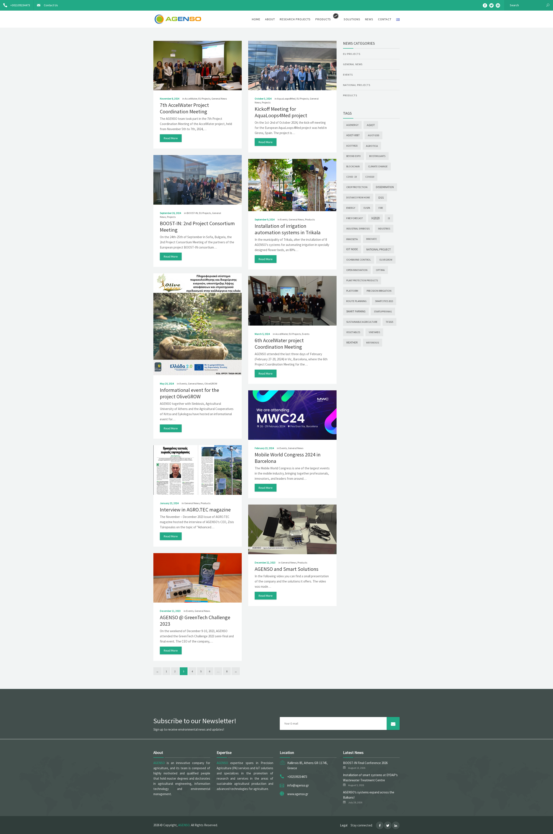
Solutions (352, 19)
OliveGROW (210, 383)
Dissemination (385, 187)
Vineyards (374, 332)
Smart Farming (355, 311)
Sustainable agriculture (361, 321)
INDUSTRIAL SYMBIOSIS (358, 228)
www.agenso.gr (297, 794)
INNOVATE (371, 239)
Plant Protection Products (362, 280)
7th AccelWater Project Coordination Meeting (184, 108)
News (369, 19)
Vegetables (353, 332)
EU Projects (204, 98)
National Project (378, 249)
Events (284, 219)
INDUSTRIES (384, 228)
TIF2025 (389, 321)
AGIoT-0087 (352, 135)
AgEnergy (352, 125)
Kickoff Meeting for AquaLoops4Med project (281, 112)
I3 (389, 218)
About (270, 19)
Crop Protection (356, 187)
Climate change (378, 166)
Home (256, 19)
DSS (381, 197)
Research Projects (295, 19)
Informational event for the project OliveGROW (189, 393)
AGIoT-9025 (352, 145)
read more (171, 138)
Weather (352, 342)
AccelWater (191, 98)
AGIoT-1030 (373, 135)
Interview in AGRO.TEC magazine (195, 509)
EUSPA (367, 207)
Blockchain (353, 166)
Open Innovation (356, 270)
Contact (384, 19)
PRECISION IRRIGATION (379, 290)
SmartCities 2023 (384, 301)
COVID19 (369, 176)
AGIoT (371, 125)
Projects (266, 102)
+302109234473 (20, 5)
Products (310, 219)
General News (219, 98)
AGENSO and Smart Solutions (286, 569)
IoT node (352, 249)
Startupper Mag (383, 311)
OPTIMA (380, 270)
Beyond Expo (353, 156)
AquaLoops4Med (286, 98)
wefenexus (372, 342)
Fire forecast (354, 218)
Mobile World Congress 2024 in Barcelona (288, 457)
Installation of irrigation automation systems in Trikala (288, 229)
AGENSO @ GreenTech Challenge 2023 (195, 620)
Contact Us (51, 5)
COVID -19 (351, 176)
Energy (350, 207)
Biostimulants (377, 156)
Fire (380, 207)
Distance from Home (358, 197)
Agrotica (372, 145)
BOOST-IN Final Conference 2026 (365, 763)
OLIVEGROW (385, 259)
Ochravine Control (358, 259)
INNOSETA (352, 239)
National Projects (356, 85)
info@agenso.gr (298, 785)
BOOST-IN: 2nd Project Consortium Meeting (197, 226)
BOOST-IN (192, 213)
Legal (343, 825)
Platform (352, 290)
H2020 (375, 218)
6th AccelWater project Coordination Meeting (279, 343)
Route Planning (356, 301)
